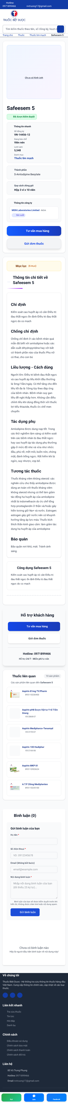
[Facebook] (52, 4)
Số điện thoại (18, 849)
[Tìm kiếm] (60, 29)
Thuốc (21, 35)
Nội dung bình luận (21, 877)
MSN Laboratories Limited (29, 210)
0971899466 (22, 1075)
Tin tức (10, 1016)
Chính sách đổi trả (16, 1054)
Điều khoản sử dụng (17, 1041)
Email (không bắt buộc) (23, 863)
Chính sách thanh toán (18, 1050)
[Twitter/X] (64, 4)
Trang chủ (8, 35)
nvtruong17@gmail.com (26, 1080)
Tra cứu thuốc (14, 1011)
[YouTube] (58, 4)
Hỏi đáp (11, 1021)
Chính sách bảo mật (17, 1045)
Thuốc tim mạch (38, 35)
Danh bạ (11, 1025)
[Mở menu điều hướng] (62, 15)
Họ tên (15, 835)
